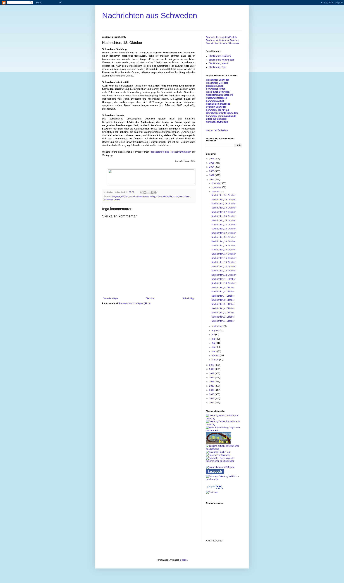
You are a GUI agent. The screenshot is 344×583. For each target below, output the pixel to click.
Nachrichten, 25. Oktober (223, 220)
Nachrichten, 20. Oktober (223, 241)
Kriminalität (167, 196)
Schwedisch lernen (215, 89)
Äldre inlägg (188, 298)
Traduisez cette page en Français (222, 40)
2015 (212, 386)
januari (215, 359)
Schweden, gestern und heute (221, 116)
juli (213, 334)
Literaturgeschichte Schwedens (222, 113)
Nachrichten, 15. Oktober (223, 262)
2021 (212, 179)
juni (214, 339)
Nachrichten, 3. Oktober (222, 312)
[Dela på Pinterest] (155, 192)
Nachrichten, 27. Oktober (223, 212)
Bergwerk (116, 196)
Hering (152, 196)
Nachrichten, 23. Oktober (223, 228)
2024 (212, 167)
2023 (212, 171)
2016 (212, 381)
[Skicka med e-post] (142, 192)
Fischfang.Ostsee (141, 196)
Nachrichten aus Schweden (149, 15)
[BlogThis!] (145, 192)
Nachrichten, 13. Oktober (223, 270)
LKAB (175, 196)
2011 (212, 402)
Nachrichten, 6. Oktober (222, 300)
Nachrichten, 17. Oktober (223, 254)
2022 (212, 175)
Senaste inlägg (110, 298)
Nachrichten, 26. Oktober (223, 216)
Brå (122, 196)
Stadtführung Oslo (217, 67)
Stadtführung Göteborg (220, 56)
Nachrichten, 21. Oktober (223, 237)
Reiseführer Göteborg (217, 83)
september (217, 326)
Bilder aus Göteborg (216, 119)
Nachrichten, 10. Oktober (223, 283)
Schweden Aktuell (215, 101)
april (214, 347)
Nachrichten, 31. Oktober (223, 195)
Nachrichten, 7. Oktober (222, 296)
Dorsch (128, 196)
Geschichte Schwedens (218, 104)
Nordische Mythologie (217, 122)
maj (214, 343)
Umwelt (117, 199)
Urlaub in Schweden (216, 107)
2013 (212, 394)
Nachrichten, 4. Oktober (222, 308)
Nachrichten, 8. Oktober (222, 291)
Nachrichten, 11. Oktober (223, 279)
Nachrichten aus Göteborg (219, 95)
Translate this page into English (221, 37)
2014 (212, 390)
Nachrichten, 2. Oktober (222, 317)
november (217, 187)
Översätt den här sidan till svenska (222, 43)
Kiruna (159, 196)
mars (214, 351)
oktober (216, 191)
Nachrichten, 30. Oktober (223, 199)
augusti (215, 330)
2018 (212, 373)
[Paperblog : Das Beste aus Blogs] (215, 489)
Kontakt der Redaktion (217, 130)
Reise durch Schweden (218, 92)
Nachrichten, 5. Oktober (222, 304)
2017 (212, 377)
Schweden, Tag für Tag (217, 110)
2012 (212, 398)
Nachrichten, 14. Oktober (223, 266)
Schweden (108, 199)
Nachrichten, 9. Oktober (222, 287)
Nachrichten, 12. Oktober (223, 275)
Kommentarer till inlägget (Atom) (134, 303)
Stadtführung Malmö (218, 63)
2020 (212, 365)
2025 (212, 163)
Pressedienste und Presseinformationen (170, 151)
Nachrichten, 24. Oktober (223, 224)
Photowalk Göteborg (216, 98)
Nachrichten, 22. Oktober (223, 233)
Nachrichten (184, 196)
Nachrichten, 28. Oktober (223, 208)
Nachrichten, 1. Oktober (222, 321)
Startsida (150, 298)
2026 (212, 158)
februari (216, 355)
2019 (212, 369)
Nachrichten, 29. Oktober (223, 203)
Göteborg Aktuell (214, 86)
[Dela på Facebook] (152, 192)
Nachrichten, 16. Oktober (223, 258)
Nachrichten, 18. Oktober (223, 249)
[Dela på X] (148, 192)
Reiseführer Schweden (217, 80)
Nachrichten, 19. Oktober (223, 245)
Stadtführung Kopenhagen (222, 60)
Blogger (183, 560)
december (217, 183)
